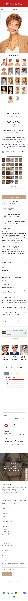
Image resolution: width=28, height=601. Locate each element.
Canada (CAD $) (9, 581)
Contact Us (4, 516)
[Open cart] (26, 9)
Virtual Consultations (6, 508)
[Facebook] (2, 495)
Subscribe (7, 574)
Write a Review (14, 411)
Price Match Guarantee (7, 553)
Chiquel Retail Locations (7, 521)
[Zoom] (25, 15)
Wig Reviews (5, 550)
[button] (20, 444)
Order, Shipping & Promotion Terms (10, 543)
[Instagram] (5, 495)
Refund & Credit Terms (7, 545)
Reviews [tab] (6, 415)
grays (19, 151)
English (19, 581)
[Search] (23, 9)
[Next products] (16, 342)
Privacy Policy (5, 555)
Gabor (14, 110)
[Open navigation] (2, 9)
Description (6, 262)
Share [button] (7, 444)
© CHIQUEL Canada (14, 585)
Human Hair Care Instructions (8, 506)
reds (23, 151)
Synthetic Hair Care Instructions (9, 503)
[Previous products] (12, 342)
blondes (7, 151)
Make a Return (5, 548)
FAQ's (3, 519)
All (3, 151)
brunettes (13, 151)
